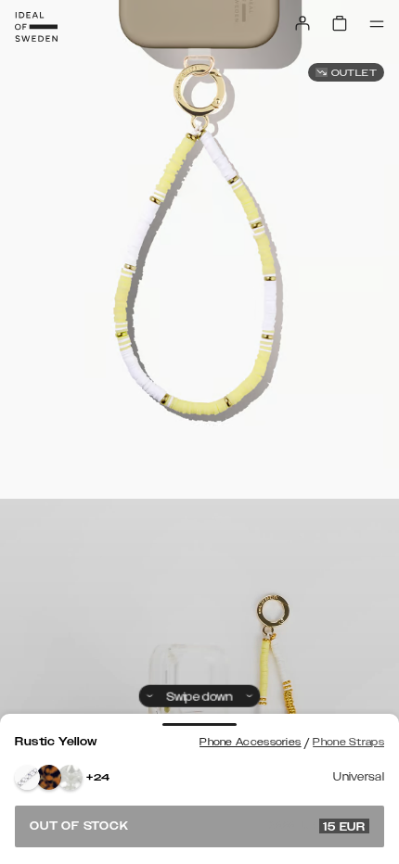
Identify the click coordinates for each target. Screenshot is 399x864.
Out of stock (198, 826)
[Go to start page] (36, 27)
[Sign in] (302, 23)
